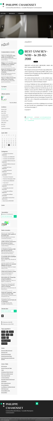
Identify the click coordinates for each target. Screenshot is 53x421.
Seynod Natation (5, 385)
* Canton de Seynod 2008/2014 (7, 171)
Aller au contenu (4, 1)
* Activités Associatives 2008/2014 (7, 154)
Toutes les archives (5, 128)
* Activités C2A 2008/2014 (8, 156)
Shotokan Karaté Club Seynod (7, 379)
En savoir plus (6, 419)
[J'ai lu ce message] (51, 418)
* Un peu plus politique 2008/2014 (7, 192)
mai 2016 (3, 126)
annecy (7, 334)
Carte (3, 205)
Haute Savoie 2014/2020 (8, 200)
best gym (40, 118)
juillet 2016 (3, 122)
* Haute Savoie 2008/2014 (8, 180)
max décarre (4, 343)
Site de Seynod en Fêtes (6, 356)
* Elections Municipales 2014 (9, 178)
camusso (11, 331)
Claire (2, 55)
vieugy (3, 334)
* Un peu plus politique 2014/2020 (7, 195)
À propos (21, 13)
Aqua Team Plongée (5, 375)
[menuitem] (4, 13)
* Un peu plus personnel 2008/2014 (7, 185)
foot (12, 334)
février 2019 (4, 109)
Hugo (2, 77)
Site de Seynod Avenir (6, 354)
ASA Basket (3, 381)
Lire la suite (3, 89)
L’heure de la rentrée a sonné (8, 271)
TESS (2, 370)
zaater (47, 118)
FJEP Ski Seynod (4, 388)
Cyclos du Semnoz (5, 377)
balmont (3, 337)
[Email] (2, 316)
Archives (12, 13)
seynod (3, 331)
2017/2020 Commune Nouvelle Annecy (8, 198)
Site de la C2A (4, 352)
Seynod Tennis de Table (6, 368)
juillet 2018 (3, 111)
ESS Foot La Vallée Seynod (7, 373)
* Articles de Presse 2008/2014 (6, 168)
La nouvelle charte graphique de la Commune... (8, 71)
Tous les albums (13, 102)
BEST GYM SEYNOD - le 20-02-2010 (36, 55)
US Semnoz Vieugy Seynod (7, 372)
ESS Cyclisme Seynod (6, 383)
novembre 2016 (4, 120)
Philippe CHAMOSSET (21, 4)
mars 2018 (3, 113)
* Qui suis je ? (6, 182)
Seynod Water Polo (5, 390)
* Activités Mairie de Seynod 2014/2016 (8, 164)
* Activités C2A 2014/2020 (8, 158)
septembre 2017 (4, 116)
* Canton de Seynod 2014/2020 (7, 174)
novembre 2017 (4, 115)
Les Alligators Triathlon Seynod (8, 387)
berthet (44, 118)
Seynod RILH (4, 392)
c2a (7, 337)
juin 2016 (3, 124)
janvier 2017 (4, 118)
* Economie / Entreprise (8, 176)
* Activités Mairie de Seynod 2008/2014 (8, 161)
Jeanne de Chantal (5, 69)
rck (7, 331)
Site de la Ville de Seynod (6, 350)
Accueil (3, 13)
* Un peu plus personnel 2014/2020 (7, 188)
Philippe (3, 63)
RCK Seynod (4, 366)
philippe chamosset (6, 340)
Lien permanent (29, 117)
